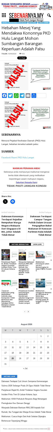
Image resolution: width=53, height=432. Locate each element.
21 (34, 353)
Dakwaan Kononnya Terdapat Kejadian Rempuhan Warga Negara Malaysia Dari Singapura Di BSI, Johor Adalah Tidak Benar (12, 225)
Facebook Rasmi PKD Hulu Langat (17, 157)
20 (27, 353)
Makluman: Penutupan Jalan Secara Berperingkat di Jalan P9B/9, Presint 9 (43, 266)
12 (20, 347)
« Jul (25, 368)
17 (5, 353)
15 (41, 347)
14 (34, 347)
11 (13, 347)
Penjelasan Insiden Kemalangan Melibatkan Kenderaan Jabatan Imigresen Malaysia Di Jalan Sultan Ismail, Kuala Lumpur (26, 297)
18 (13, 353)
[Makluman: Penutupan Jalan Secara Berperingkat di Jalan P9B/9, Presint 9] (44, 254)
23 (48, 353)
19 (20, 353)
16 (48, 347)
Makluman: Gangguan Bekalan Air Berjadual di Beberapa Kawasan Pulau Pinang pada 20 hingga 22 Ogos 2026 (43, 297)
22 (41, 353)
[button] (48, 15)
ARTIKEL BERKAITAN (20, 244)
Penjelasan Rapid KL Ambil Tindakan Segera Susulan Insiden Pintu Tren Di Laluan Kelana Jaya (8, 266)
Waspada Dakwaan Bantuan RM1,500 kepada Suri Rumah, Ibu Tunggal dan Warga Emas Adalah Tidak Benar (26, 268)
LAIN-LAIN (37, 244)
